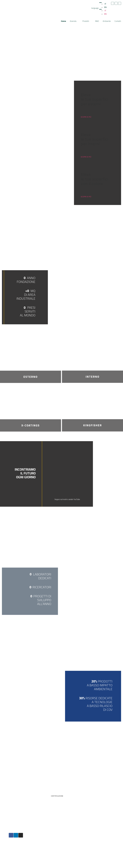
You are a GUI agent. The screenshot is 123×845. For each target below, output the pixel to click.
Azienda (73, 21)
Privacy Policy (40, 833)
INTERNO (92, 376)
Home (63, 21)
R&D (97, 21)
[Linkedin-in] (116, 3)
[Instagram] (119, 3)
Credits (37, 837)
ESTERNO (30, 376)
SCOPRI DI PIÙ (86, 117)
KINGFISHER (92, 425)
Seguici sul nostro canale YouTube (67, 499)
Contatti (118, 21)
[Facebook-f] (112, 3)
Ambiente (107, 21)
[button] (82, 473)
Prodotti (85, 21)
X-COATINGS (30, 425)
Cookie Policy (40, 835)
